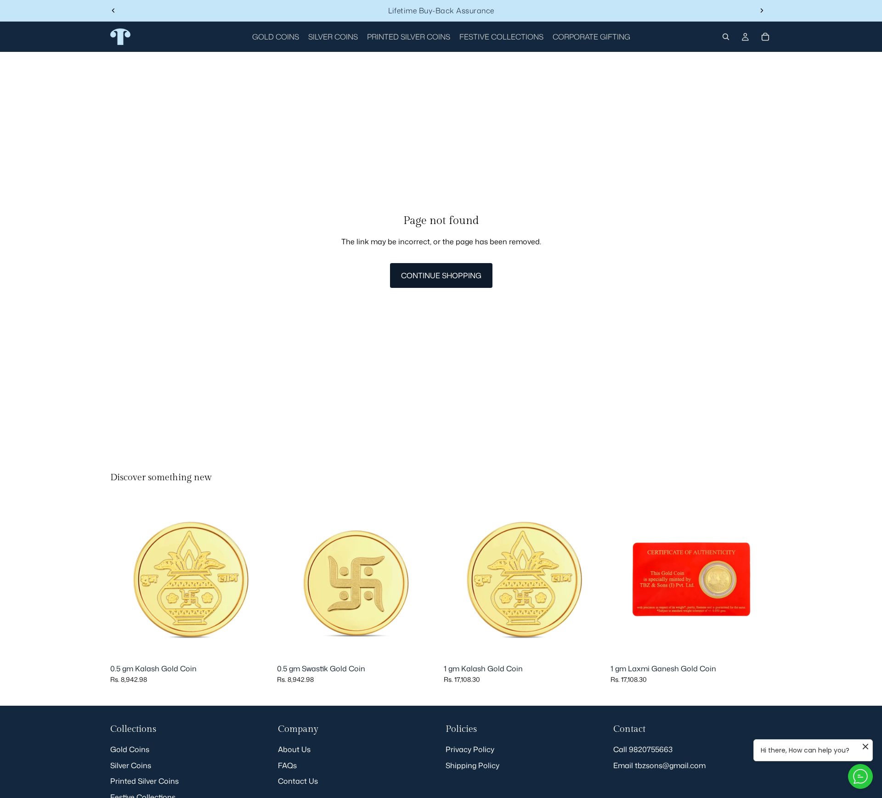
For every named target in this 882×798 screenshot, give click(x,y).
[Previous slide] (113, 10)
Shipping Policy (472, 765)
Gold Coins (129, 749)
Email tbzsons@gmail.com (659, 765)
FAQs (287, 765)
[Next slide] (762, 10)
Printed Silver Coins (144, 781)
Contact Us (298, 781)
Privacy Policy (470, 749)
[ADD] (257, 646)
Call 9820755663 (643, 749)
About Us (294, 749)
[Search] (726, 37)
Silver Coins (130, 765)
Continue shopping (441, 275)
